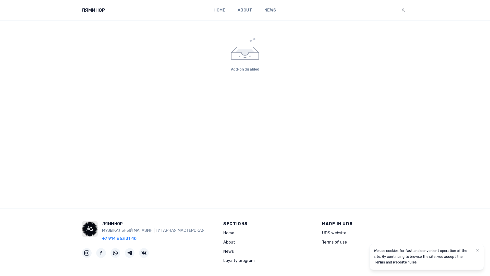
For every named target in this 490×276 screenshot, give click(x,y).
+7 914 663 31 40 (119, 238)
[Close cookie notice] (477, 250)
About (245, 10)
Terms (379, 262)
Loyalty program (239, 260)
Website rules (405, 262)
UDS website (334, 233)
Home (219, 10)
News (270, 10)
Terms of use (334, 242)
